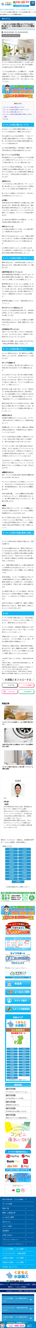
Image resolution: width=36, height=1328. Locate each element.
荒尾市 (24, 852)
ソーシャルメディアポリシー (13, 1244)
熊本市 (11, 849)
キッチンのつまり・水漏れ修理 (13, 1253)
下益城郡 (11, 870)
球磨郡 (24, 879)
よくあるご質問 (8, 1217)
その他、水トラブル (9, 1267)
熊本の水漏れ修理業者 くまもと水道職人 (13, 9)
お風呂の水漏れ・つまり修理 (13, 1258)
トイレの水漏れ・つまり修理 (13, 1249)
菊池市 (11, 861)
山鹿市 (24, 858)
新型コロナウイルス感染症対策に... (17, 1118)
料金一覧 (5, 1208)
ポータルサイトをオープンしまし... (17, 1092)
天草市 (11, 858)
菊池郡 (11, 873)
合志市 (24, 867)
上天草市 (11, 864)
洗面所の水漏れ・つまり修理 (13, 1262)
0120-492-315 (17, 1281)
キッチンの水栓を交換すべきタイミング (15, 109)
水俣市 (11, 855)
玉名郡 (24, 870)
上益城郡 (11, 876)
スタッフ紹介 (7, 1226)
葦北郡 (11, 879)
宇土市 (24, 861)
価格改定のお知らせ (12, 1105)
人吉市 (11, 852)
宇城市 (24, 864)
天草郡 (18, 882)
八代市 (24, 849)
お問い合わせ (7, 1235)
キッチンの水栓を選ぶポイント (13, 112)
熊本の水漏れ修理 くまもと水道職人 (13, 1199)
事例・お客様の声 (8, 1213)
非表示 (19, 103)
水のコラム (31, 9)
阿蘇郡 (24, 873)
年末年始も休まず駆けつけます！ (17, 1111)
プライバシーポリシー (10, 1240)
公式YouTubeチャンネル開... (15, 1098)
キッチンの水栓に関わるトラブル (13, 107)
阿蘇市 (11, 867)
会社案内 (5, 1231)
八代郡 (24, 876)
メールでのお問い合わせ (21, 5)
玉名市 (24, 855)
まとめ (5, 119)
